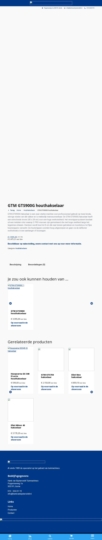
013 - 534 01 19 (15, 491)
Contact (11, 513)
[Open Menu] (93, 537)
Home (19, 210)
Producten (12, 510)
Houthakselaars (29, 210)
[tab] (15, 265)
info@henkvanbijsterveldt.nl (20, 494)
